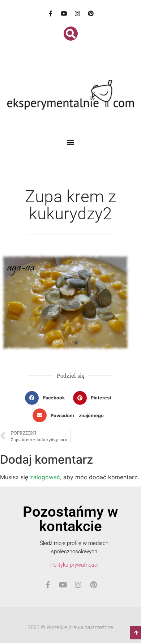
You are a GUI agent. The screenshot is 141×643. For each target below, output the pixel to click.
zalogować (45, 477)
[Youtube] (64, 13)
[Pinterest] (91, 13)
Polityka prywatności (74, 565)
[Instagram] (77, 13)
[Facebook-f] (50, 13)
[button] (71, 34)
